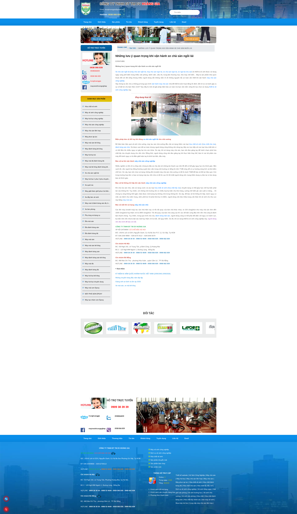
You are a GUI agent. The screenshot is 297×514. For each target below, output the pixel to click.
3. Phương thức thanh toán (158, 495)
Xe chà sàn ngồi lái (91, 173)
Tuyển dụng (158, 22)
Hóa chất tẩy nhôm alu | (193, 499)
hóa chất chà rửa (209, 144)
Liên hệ (173, 22)
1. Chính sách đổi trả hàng (158, 489)
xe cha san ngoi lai (170, 72)
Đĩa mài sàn (89, 221)
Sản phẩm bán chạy (157, 463)
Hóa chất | (201, 496)
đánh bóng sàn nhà (122, 147)
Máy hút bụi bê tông (92, 276)
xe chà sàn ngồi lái (150, 139)
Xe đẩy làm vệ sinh (91, 197)
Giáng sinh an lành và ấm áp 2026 (128, 282)
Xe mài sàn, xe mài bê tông (125, 285)
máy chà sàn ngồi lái (138, 72)
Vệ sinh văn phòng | (189, 496)
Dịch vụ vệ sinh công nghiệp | (187, 489)
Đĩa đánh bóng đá (91, 233)
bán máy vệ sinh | (208, 499)
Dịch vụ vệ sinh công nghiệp (146, 39)
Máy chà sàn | (209, 478)
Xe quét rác (88, 185)
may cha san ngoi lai (154, 72)
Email (184, 22)
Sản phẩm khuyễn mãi (158, 460)
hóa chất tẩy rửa (174, 188)
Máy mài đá (89, 263)
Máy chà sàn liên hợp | (195, 478)
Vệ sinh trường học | (195, 492)
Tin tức (129, 22)
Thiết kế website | (182, 475)
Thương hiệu (117, 438)
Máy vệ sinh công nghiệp (102, 39)
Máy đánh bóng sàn (92, 251)
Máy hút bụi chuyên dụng (93, 282)
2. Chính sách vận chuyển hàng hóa (161, 492)
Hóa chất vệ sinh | (196, 482)
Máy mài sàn (89, 239)
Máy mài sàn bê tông (92, 143)
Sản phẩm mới (155, 467)
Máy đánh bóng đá (91, 270)
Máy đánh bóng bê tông (93, 149)
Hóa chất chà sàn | (190, 485)
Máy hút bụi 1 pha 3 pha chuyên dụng (95, 179)
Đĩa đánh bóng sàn (91, 227)
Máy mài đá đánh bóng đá (94, 161)
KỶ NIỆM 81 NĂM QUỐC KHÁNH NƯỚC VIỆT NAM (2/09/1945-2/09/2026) (143, 274)
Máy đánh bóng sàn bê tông (95, 257)
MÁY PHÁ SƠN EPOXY (93, 294)
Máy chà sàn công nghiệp (94, 125)
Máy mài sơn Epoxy (91, 288)
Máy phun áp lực (90, 137)
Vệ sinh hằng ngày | (205, 489)
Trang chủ (88, 22)
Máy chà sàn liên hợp (92, 131)
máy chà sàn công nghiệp (145, 161)
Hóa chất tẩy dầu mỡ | (205, 485)
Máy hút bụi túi (90, 155)
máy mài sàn (127, 200)
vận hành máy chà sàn (160, 84)
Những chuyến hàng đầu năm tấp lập (129, 278)
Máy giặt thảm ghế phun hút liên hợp (95, 191)
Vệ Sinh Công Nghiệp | (197, 475)
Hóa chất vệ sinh (192, 39)
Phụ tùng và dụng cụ (92, 215)
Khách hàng (143, 22)
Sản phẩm (116, 22)
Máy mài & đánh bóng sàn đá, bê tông (95, 203)
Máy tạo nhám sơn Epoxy (94, 300)
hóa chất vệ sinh (195, 144)
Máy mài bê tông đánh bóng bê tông (95, 167)
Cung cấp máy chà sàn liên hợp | (201, 503)
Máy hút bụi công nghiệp (93, 118)
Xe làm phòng (89, 209)
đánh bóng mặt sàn (162, 216)
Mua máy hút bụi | (182, 503)
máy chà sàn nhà (141, 205)
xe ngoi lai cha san (185, 72)
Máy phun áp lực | (182, 482)
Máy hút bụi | (182, 478)
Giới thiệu (102, 22)
